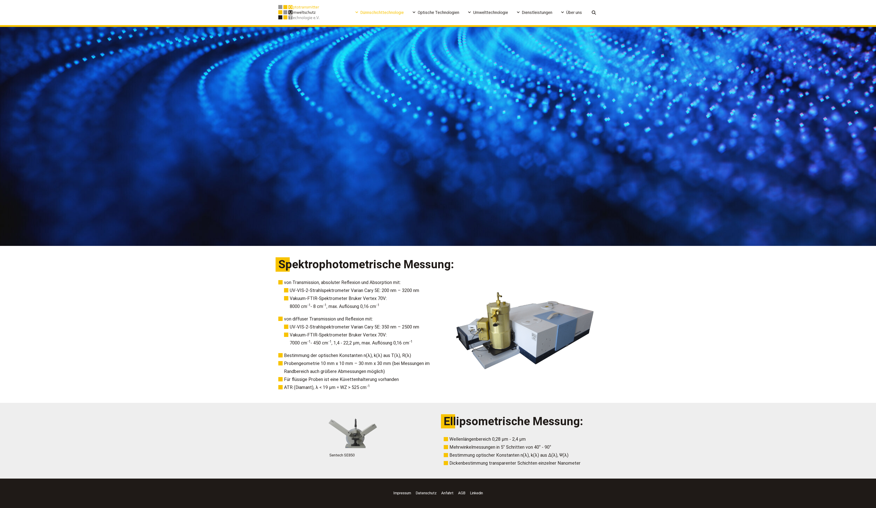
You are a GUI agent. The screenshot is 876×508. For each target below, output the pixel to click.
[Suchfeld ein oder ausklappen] (594, 12)
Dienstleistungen (537, 12)
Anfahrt (447, 493)
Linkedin (476, 493)
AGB (461, 493)
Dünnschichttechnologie (382, 12)
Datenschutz (426, 493)
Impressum (402, 493)
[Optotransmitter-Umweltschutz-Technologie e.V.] (298, 12)
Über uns (574, 12)
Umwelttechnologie (490, 12)
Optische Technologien (438, 12)
